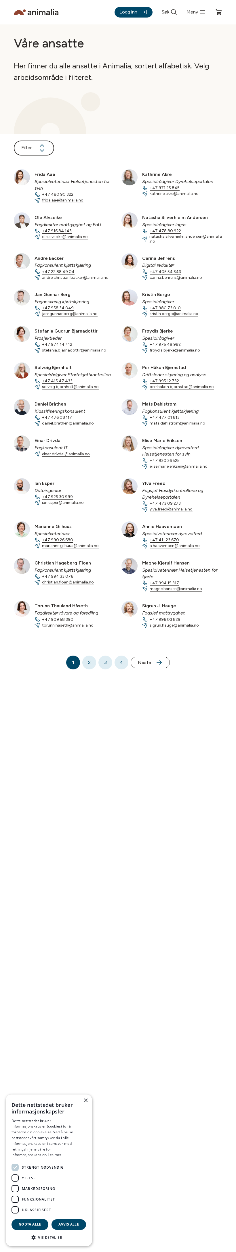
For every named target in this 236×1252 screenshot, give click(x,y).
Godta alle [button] (30, 1224)
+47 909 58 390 (57, 619)
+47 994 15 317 (164, 583)
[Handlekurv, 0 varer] (218, 12)
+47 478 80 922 (165, 230)
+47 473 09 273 (165, 503)
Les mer (54, 1154)
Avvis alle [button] (68, 1224)
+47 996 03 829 (165, 619)
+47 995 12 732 (164, 381)
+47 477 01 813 (165, 417)
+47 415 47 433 (57, 381)
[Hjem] (36, 12)
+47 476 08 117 (57, 417)
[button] (49, 1237)
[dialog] (49, 1170)
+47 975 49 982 (165, 344)
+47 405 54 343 (165, 271)
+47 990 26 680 (57, 539)
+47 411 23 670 (164, 539)
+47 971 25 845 (165, 187)
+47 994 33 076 (57, 576)
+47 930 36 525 (165, 460)
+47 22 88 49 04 (58, 271)
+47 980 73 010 (165, 308)
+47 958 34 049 (58, 308)
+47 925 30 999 (57, 496)
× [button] (85, 1101)
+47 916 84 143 (57, 230)
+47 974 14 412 (57, 344)
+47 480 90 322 (57, 194)
